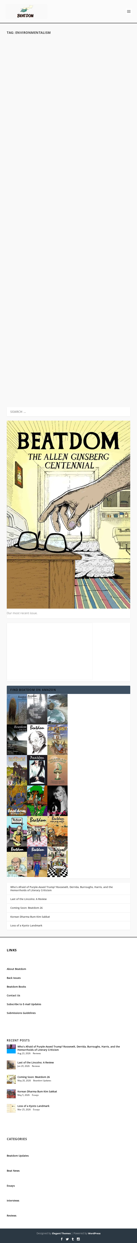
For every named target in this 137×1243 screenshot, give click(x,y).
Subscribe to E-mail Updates (24, 1004)
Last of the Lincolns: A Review (28, 899)
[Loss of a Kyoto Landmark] (11, 1108)
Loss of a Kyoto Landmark (26, 925)
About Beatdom (16, 969)
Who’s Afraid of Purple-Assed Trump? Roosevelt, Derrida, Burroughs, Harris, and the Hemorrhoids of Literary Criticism (61, 888)
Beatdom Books (16, 986)
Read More (20, 162)
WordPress (94, 1233)
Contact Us (13, 995)
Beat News (13, 1170)
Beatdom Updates (82, 366)
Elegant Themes (61, 1233)
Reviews (91, 323)
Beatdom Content (82, 141)
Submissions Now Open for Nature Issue (68, 360)
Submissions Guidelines (21, 1013)
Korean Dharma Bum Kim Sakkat (30, 916)
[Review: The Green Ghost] (68, 242)
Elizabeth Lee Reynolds (46, 141)
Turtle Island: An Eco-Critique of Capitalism (68, 136)
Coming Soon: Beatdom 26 (26, 907)
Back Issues (14, 978)
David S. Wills (45, 323)
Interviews (13, 1200)
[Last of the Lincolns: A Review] (11, 1064)
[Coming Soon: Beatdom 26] (11, 1079)
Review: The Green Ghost (68, 318)
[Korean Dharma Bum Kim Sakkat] (11, 1093)
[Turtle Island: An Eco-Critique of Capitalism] (68, 84)
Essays (95, 141)
